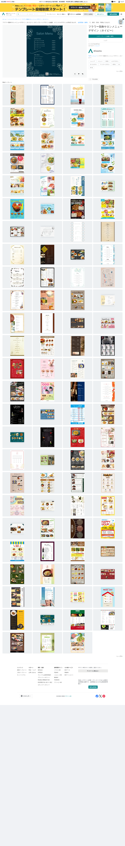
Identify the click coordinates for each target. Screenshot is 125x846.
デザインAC (68, 696)
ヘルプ (122, 1)
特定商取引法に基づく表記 (45, 682)
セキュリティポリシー (44, 684)
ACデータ (67, 670)
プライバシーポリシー (44, 677)
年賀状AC (56, 680)
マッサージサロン (105, 64)
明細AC (67, 672)
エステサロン (115, 61)
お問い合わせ (32, 672)
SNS (114, 1)
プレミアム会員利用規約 (44, 675)
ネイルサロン (93, 64)
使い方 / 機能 (60, 14)
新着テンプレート (22, 670)
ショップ (92, 61)
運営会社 (40, 670)
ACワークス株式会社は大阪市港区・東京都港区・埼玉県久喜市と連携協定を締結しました (63, 1)
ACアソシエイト (69, 675)
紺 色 (114, 64)
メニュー (97, 45)
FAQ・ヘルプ (32, 670)
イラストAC (57, 670)
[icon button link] (121, 14)
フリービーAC (58, 682)
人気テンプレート (22, 672)
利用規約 (40, 672)
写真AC (56, 672)
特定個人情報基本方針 (44, 680)
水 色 (91, 67)
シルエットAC (58, 675)
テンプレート (50, 14)
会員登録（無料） (83, 22)
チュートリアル (21, 675)
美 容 (107, 61)
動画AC (56, 677)
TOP (89, 56)
